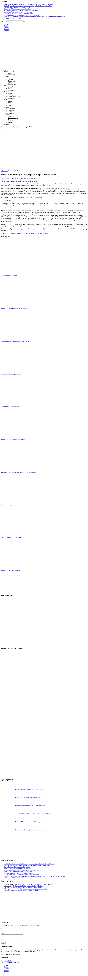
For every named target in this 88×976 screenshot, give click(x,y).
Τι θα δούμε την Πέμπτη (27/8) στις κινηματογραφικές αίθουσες (21, 10)
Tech (9, 119)
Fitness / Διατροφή (13, 118)
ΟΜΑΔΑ (6, 124)
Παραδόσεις (11, 113)
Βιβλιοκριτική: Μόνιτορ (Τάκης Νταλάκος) (12, 570)
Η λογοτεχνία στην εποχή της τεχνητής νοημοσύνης (34, 889)
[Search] (24, 21)
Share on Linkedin (25, 178)
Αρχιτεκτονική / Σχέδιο (14, 96)
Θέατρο (10, 101)
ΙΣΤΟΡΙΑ (6, 107)
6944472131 (8, 961)
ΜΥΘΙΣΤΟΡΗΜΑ (25, 233)
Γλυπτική (10, 94)
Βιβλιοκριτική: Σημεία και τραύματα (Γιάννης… (14, 439)
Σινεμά (9, 102)
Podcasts (10, 73)
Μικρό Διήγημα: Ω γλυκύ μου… (9, 505)
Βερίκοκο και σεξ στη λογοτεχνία (13, 18)
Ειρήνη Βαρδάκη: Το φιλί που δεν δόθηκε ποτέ (17, 7)
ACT (5, 99)
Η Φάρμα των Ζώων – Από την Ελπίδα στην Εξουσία (18, 13)
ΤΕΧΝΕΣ (7, 91)
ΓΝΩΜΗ (6, 76)
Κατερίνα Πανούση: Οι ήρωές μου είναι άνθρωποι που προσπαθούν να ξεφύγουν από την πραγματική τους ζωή (34, 16)
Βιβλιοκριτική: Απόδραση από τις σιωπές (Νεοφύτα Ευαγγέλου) (35, 884)
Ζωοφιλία (10, 122)
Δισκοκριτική (11, 90)
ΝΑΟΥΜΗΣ (34, 233)
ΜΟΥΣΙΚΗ (7, 85)
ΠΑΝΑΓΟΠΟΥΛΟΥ (43, 233)
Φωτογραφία (11, 98)
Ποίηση (10, 82)
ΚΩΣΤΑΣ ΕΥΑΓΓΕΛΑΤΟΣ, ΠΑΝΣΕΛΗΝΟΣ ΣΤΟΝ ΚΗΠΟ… (18, 472)
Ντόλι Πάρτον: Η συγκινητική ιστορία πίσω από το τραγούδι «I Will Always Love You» (28, 6)
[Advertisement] (44, 54)
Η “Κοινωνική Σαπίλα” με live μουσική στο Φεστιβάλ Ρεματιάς (21, 15)
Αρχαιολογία (11, 108)
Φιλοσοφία (11, 110)
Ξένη (9, 88)
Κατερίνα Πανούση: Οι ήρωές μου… (11, 374)
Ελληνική (10, 87)
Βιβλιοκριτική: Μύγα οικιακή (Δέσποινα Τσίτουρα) (18, 12)
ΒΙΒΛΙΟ (6, 78)
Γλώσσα (10, 111)
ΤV (8, 104)
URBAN (6, 115)
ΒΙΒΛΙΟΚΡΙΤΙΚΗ (15, 233)
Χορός (9, 105)
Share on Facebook (6, 178)
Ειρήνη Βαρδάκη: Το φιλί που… (9, 275)
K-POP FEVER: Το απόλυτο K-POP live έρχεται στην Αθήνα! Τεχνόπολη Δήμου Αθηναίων (29, 4)
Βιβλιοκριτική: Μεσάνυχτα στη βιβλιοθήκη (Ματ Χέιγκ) (28, 886)
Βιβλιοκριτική (11, 79)
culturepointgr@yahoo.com (12, 962)
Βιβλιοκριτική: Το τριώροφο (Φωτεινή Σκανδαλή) (17, 9)
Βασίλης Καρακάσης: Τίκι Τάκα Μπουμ (12, 537)
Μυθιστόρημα (11, 81)
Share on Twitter (15, 178)
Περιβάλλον (11, 121)
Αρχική (6, 70)
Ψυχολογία (11, 116)
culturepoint (7, 886)
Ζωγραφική (11, 93)
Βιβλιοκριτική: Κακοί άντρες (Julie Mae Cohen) (25, 890)
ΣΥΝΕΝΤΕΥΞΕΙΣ (9, 71)
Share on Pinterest (35, 178)
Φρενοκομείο (11, 74)
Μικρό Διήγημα (12, 84)
